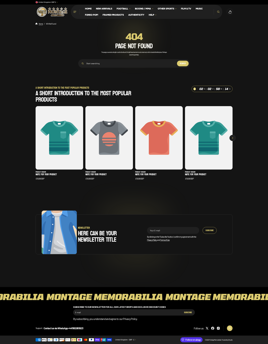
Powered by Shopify (227, 340)
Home (41, 24)
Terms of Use (165, 240)
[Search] (82, 63)
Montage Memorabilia (215, 340)
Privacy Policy (152, 240)
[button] (218, 12)
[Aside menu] (75, 12)
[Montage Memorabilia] (52, 12)
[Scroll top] (264, 340)
